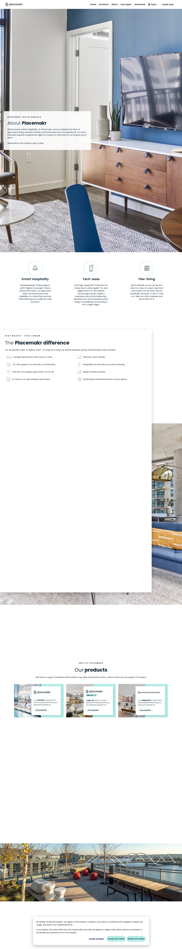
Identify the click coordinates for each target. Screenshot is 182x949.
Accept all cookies (116, 939)
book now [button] (167, 4)
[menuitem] (93, 4)
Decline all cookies (136, 939)
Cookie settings (96, 939)
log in (153, 4)
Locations (103, 4)
